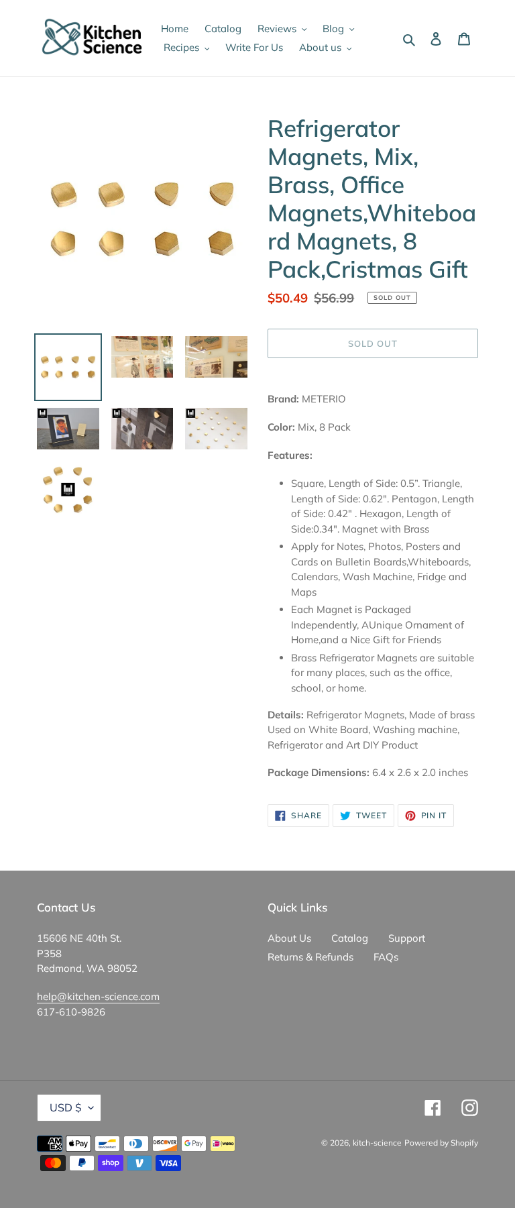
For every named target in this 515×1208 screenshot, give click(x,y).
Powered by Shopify (441, 1143)
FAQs (386, 956)
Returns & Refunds (310, 956)
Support (406, 938)
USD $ (66, 1107)
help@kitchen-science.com (98, 996)
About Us (289, 938)
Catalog (349, 938)
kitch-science (377, 1143)
